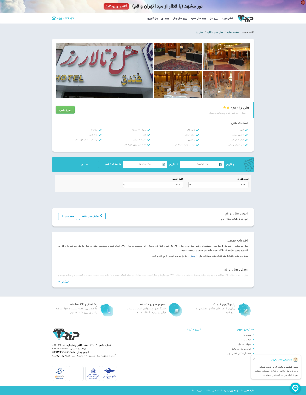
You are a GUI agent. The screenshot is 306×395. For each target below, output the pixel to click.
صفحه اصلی (233, 32)
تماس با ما (246, 339)
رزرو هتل (214, 18)
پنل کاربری (152, 18)
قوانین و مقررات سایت (241, 349)
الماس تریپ (227, 18)
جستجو (84, 164)
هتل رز (199, 32)
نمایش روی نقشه (90, 216)
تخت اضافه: (177, 179)
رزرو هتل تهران (179, 18)
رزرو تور (165, 18)
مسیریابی (69, 216)
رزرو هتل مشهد (198, 18)
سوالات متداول (244, 344)
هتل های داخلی (215, 32)
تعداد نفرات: (242, 179)
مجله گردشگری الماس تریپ (239, 353)
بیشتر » (63, 281)
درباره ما (247, 335)
